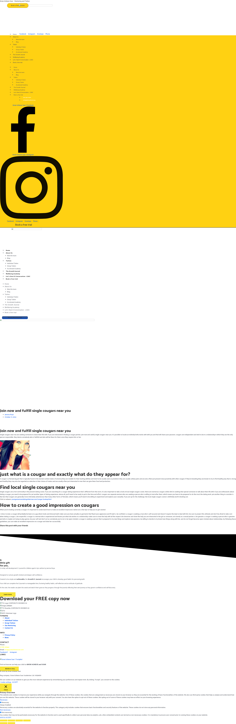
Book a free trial (17, 62)
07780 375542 (4, 647)
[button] (118, 422)
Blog (8, 258)
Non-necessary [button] (5, 710)
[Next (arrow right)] (11, 723)
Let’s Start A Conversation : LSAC (18, 276)
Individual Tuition (12, 263)
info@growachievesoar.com (14, 649)
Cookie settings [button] (5, 682)
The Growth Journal (13, 271)
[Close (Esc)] (27, 720)
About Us (9, 253)
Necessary (5, 702)
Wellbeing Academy (13, 274)
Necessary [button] (3, 700)
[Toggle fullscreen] (11, 720)
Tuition (8, 261)
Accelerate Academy (14, 268)
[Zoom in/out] (3, 720)
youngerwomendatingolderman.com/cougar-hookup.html (31, 499)
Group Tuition (11, 266)
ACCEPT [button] (15, 682)
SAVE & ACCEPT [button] (5, 717)
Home (8, 250)
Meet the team (11, 255)
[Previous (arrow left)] (3, 723)
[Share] (19, 720)
